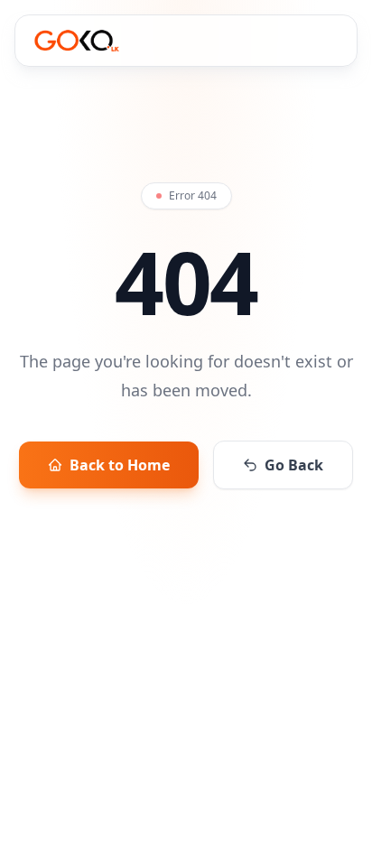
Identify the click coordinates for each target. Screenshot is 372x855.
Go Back (294, 465)
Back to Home (120, 465)
